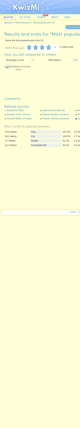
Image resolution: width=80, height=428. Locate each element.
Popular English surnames (55, 114)
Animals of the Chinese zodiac (18, 114)
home (73, 212)
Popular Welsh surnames (19, 118)
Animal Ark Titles (15, 110)
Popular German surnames (56, 118)
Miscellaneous (22, 22)
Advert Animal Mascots (53, 110)
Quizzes (8, 22)
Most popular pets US (44, 22)
